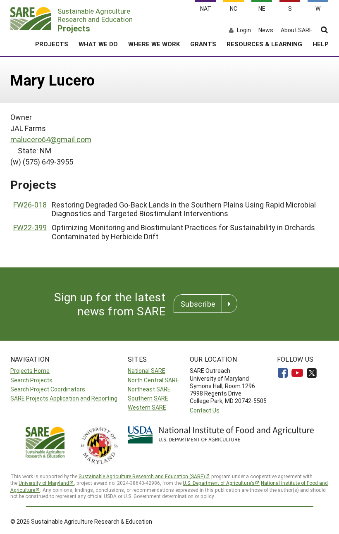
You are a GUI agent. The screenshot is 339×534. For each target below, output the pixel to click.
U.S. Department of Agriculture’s (219, 482)
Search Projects (31, 380)
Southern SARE (148, 398)
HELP (321, 44)
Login (244, 30)
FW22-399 (30, 227)
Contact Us (205, 410)
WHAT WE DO (98, 44)
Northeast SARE (149, 389)
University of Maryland (44, 482)
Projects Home (30, 370)
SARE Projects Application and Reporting (63, 398)
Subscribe (198, 304)
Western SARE (147, 407)
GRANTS (203, 44)
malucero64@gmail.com (50, 139)
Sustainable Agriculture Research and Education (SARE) (142, 476)
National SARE (146, 370)
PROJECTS (51, 44)
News (265, 30)
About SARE (297, 30)
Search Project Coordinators (47, 389)
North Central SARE (153, 380)
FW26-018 (30, 205)
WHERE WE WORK (154, 44)
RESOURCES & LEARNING (264, 44)
